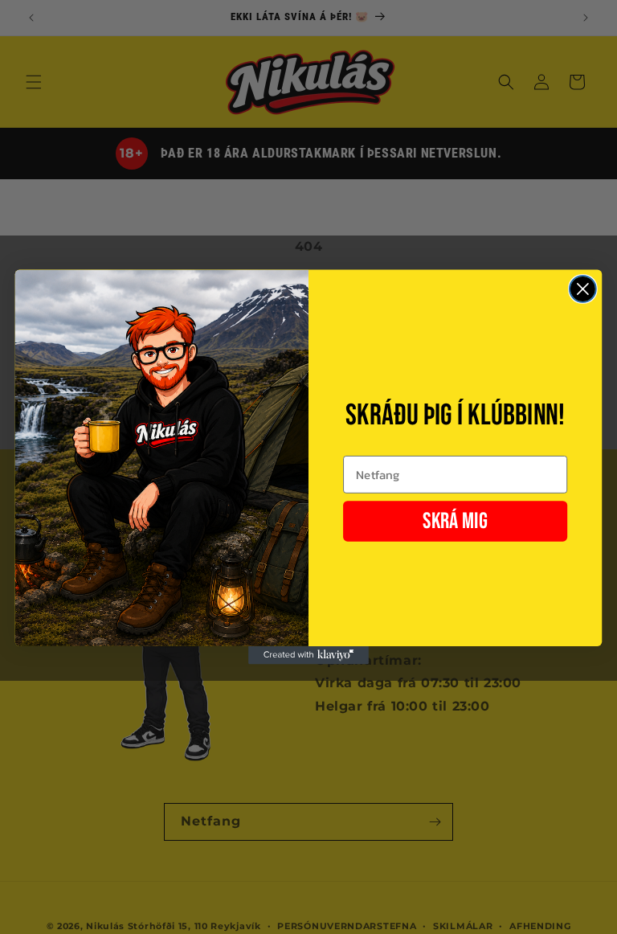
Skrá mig (455, 521)
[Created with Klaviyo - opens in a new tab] (308, 655)
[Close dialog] (583, 289)
